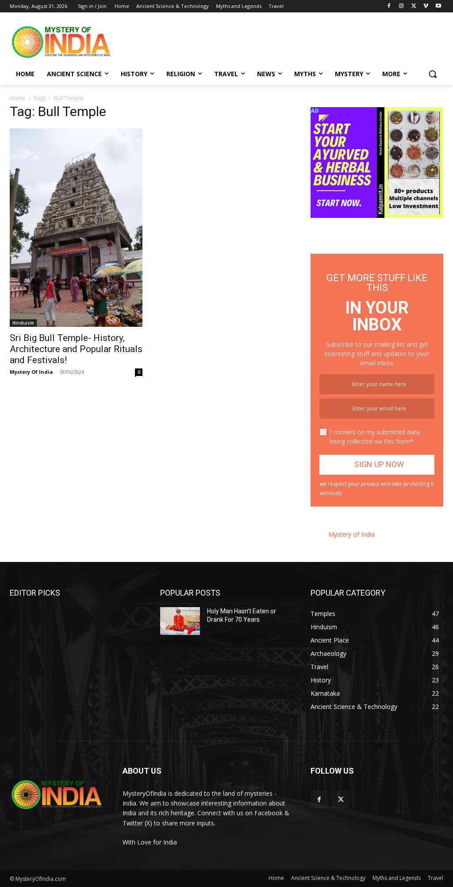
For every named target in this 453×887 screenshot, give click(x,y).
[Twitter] (414, 6)
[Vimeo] (426, 6)
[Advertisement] (217, 40)
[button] (432, 74)
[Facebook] (389, 6)
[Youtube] (438, 6)
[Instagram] (401, 6)
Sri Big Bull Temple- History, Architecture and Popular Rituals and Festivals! (76, 349)
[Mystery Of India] (62, 42)
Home (17, 98)
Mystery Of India (31, 371)
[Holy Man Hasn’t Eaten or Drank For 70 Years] (180, 621)
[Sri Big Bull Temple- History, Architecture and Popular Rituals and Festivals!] (76, 227)
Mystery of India (351, 534)
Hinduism (23, 323)
